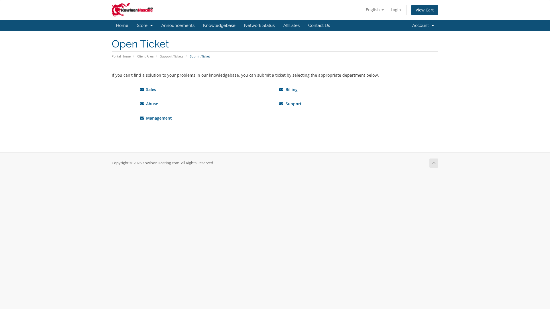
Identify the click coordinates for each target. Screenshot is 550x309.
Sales (150, 89)
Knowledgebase (219, 25)
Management (158, 118)
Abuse (151, 103)
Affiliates (291, 25)
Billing (290, 89)
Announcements (178, 25)
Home (122, 25)
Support (292, 103)
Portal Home (121, 56)
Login (396, 9)
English (373, 9)
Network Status (259, 25)
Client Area (145, 56)
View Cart (425, 10)
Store (143, 25)
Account (421, 25)
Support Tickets (171, 56)
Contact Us (319, 25)
